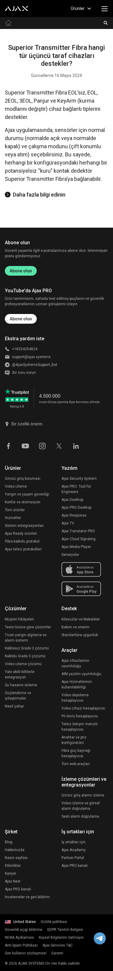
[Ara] (106, 23)
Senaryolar (70, 555)
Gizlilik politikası (54, 922)
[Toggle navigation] (104, 8)
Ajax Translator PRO (78, 531)
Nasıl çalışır (14, 706)
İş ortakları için (73, 842)
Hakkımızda (14, 850)
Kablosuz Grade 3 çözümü (27, 648)
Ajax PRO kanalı (18, 889)
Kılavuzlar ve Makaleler (80, 619)
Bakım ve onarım (75, 627)
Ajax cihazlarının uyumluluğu (75, 663)
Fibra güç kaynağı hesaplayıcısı (75, 753)
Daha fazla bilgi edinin (39, 194)
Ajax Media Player (76, 547)
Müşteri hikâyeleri (19, 619)
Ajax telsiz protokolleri (23, 549)
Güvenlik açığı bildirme (23, 930)
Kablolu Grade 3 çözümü (25, 656)
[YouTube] (25, 445)
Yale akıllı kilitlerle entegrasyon (19, 674)
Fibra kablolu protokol (22, 541)
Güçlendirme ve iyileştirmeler (18, 695)
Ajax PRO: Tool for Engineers (76, 489)
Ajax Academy (73, 850)
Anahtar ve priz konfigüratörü (73, 740)
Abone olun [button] (21, 318)
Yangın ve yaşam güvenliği (27, 494)
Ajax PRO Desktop (76, 507)
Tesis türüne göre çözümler (28, 627)
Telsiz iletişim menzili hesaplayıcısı (79, 727)
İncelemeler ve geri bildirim (27, 897)
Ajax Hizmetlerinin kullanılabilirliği (76, 684)
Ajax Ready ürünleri (21, 533)
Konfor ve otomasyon (22, 502)
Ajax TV (67, 523)
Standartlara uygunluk (79, 635)
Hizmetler (13, 518)
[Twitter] (59, 445)
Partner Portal (72, 858)
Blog (8, 842)
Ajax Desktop (72, 500)
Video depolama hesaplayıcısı (75, 698)
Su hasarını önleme (21, 685)
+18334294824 (24, 349)
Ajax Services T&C (57, 945)
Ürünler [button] (78, 8)
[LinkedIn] (76, 445)
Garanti (57, 953)
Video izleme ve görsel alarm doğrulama (80, 806)
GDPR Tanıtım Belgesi (65, 930)
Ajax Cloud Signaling (78, 539)
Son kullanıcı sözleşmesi (25, 953)
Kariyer (10, 873)
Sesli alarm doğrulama (80, 816)
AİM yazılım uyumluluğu (81, 674)
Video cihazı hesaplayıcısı (83, 708)
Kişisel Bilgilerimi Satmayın (61, 937)
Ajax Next (12, 881)
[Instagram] (42, 445)
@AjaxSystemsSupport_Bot (34, 365)
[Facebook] (8, 445)
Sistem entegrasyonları (24, 526)
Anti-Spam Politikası (21, 945)
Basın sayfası (16, 858)
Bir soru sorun (24, 372)
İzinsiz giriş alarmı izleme (82, 795)
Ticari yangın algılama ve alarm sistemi (25, 638)
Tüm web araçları (75, 764)
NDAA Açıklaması (19, 937)
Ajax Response (73, 515)
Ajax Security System (79, 478)
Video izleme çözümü (23, 664)
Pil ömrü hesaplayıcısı (79, 716)
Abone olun (21, 270)
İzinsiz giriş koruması (22, 478)
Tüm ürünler (15, 510)
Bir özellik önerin (26, 423)
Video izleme (16, 486)
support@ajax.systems (31, 357)
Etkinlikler (13, 866)
